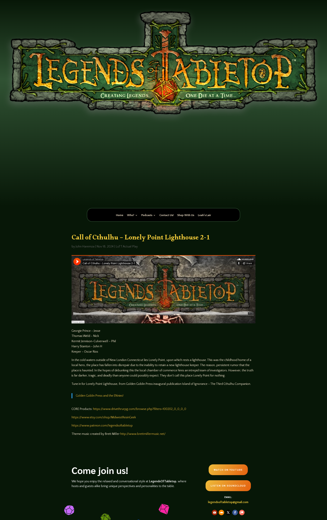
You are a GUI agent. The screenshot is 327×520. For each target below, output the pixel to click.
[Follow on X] (228, 512)
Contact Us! (166, 215)
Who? (130, 215)
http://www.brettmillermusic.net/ (143, 434)
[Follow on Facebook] (235, 512)
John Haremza (85, 246)
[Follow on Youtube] (214, 512)
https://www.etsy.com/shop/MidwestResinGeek (104, 417)
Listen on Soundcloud (228, 485)
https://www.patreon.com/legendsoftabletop (102, 425)
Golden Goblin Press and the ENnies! (99, 395)
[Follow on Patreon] (242, 512)
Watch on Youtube (228, 469)
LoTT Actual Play (127, 246)
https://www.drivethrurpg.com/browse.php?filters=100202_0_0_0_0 (139, 409)
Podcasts (146, 215)
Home (119, 215)
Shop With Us (185, 215)
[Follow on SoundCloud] (221, 512)
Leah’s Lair (204, 215)
